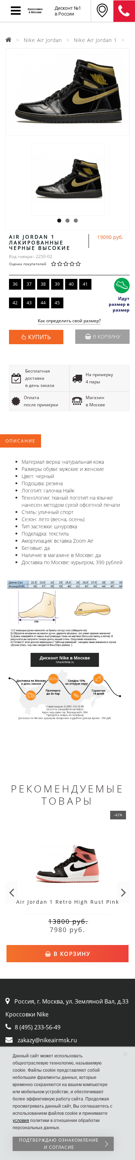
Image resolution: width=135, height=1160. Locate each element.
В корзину (106, 336)
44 (43, 303)
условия (21, 1120)
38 (43, 284)
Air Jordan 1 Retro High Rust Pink (67, 901)
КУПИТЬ (39, 337)
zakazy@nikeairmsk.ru (47, 1040)
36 (15, 284)
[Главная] (8, 40)
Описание (20, 441)
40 (71, 284)
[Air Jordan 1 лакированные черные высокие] (67, 92)
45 (57, 303)
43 (29, 303)
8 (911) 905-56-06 (124, 11)
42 (15, 303)
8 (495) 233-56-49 (37, 1027)
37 (29, 284)
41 (85, 284)
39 (57, 284)
